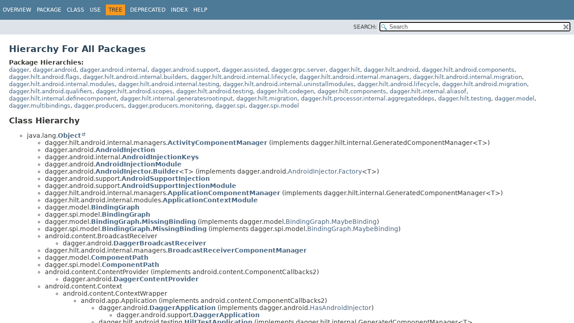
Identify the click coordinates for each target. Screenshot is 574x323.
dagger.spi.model (274, 105)
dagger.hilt (344, 69)
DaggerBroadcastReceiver (159, 243)
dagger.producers (99, 105)
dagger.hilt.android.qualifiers (50, 91)
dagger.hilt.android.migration (484, 84)
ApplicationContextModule (210, 200)
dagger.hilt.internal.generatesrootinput (176, 98)
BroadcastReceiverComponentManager (237, 250)
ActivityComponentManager (217, 142)
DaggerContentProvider (156, 279)
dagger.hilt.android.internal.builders (135, 77)
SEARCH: (365, 27)
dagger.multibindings (39, 105)
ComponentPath (119, 257)
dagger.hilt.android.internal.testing (168, 84)
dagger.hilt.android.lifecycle (398, 84)
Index (179, 10)
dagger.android (54, 69)
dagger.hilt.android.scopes (134, 91)
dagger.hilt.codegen (285, 91)
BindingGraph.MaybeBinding (331, 221)
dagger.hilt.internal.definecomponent (63, 98)
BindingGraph (115, 207)
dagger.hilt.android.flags (44, 77)
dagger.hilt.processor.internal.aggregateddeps (368, 98)
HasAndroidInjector (340, 307)
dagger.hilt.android (391, 69)
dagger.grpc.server (298, 69)
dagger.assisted (245, 69)
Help (200, 10)
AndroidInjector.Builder (137, 171)
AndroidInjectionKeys (160, 157)
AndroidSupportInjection (166, 178)
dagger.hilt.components (351, 91)
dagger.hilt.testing (464, 98)
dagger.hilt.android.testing (214, 91)
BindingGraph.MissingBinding (143, 221)
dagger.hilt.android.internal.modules (62, 84)
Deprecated (147, 10)
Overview (17, 10)
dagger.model (515, 98)
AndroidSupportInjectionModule (179, 185)
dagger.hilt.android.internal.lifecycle (243, 77)
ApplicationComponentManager (224, 192)
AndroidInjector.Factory (325, 171)
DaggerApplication (182, 307)
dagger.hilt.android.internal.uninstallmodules (288, 84)
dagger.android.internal (114, 69)
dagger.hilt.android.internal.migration (467, 77)
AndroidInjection (125, 149)
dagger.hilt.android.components (468, 69)
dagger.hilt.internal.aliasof (428, 91)
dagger (19, 69)
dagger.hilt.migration (266, 98)
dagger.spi (230, 105)
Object (69, 135)
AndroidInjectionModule (139, 164)
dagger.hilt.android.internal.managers (354, 77)
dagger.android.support (184, 69)
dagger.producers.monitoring (170, 105)
